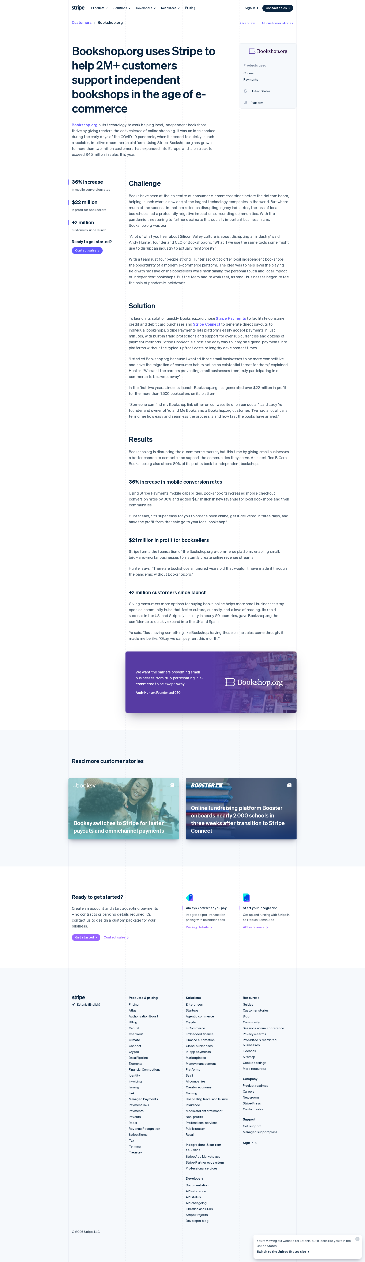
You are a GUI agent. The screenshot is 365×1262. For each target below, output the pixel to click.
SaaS (189, 1075)
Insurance (193, 1105)
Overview (247, 23)
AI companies (196, 1081)
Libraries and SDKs (199, 1209)
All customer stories (277, 23)
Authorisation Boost (143, 1016)
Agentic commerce (200, 1016)
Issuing (134, 1087)
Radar (133, 1123)
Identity (134, 1075)
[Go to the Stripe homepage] (77, 997)
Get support (252, 1126)
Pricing (190, 8)
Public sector (195, 1128)
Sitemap (249, 1057)
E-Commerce (195, 1028)
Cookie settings (254, 1063)
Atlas (132, 1010)
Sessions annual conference (263, 1028)
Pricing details (197, 927)
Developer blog (197, 1220)
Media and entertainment (204, 1111)
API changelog (196, 1203)
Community (251, 1022)
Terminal (135, 1146)
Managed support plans (260, 1132)
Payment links (139, 1105)
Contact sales (276, 8)
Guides (248, 1004)
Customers (82, 22)
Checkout (136, 1034)
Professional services (202, 1123)
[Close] (357, 1240)
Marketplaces (196, 1057)
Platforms (193, 1069)
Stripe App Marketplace (203, 1156)
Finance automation (200, 1040)
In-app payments (198, 1052)
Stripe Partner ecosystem (205, 1162)
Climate (134, 1040)
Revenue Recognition (144, 1128)
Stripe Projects (197, 1215)
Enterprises (194, 1004)
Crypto (134, 1052)
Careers (249, 1091)
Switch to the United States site (281, 1251)
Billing (133, 1022)
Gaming (191, 1093)
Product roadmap (255, 1085)
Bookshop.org (84, 124)
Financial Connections (145, 1069)
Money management (201, 1063)
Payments (136, 1111)
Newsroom (251, 1097)
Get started (84, 937)
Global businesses (199, 1046)
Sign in (250, 8)
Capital (134, 1028)
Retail (190, 1134)
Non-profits (194, 1117)
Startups (192, 1010)
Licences (249, 1051)
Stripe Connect (206, 324)
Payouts (135, 1117)
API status (193, 1197)
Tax (131, 1140)
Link (132, 1093)
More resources (254, 1068)
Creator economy (199, 1087)
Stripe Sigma (138, 1134)
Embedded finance (200, 1034)
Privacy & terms (254, 1034)
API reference (254, 927)
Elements (136, 1063)
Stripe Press (252, 1103)
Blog (246, 1016)
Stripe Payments (231, 318)
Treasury (135, 1152)
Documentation (197, 1185)
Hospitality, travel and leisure (207, 1099)
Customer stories (256, 1010)
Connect (135, 1046)
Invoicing (135, 1081)
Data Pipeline (138, 1057)
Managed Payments (143, 1099)
